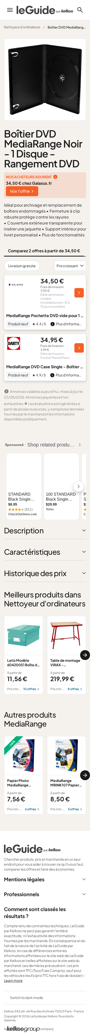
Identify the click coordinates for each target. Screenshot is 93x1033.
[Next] (85, 655)
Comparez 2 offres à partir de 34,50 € (44, 250)
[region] (45, 655)
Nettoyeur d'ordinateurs (22, 27)
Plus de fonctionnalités (63, 234)
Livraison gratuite (22, 265)
